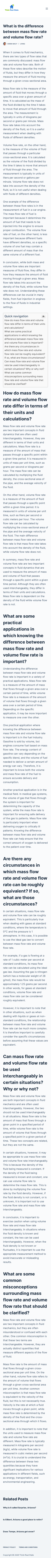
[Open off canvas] (47, 9)
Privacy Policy (9, 1547)
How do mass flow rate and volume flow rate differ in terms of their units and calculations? (24, 324)
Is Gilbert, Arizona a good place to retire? (23, 1519)
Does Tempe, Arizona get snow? (19, 1531)
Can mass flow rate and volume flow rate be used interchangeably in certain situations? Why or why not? (24, 365)
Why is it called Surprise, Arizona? (19, 1507)
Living (22, 44)
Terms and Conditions (28, 1547)
